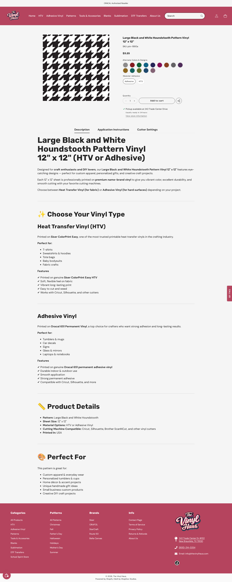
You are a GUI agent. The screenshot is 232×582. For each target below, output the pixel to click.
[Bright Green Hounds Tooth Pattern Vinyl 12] (139, 70)
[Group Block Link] (116, 538)
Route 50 (94, 533)
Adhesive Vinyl (18, 529)
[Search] (202, 16)
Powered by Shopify (104, 579)
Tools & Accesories (20, 538)
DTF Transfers (17, 552)
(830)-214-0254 (187, 547)
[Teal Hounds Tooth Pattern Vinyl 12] (132, 70)
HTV (141, 81)
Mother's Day (56, 547)
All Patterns (55, 520)
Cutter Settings (147, 129)
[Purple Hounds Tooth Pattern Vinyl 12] (180, 65)
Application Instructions (113, 129)
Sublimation (16, 547)
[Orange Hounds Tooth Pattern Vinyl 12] (166, 65)
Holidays (54, 543)
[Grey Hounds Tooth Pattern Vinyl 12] (173, 65)
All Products (17, 520)
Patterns (15, 533)
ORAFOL (93, 524)
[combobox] (185, 16)
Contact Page (135, 520)
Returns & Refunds (138, 533)
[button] (8, 3)
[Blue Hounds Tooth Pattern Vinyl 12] (146, 70)
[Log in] (216, 16)
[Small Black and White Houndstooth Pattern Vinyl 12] (125, 65)
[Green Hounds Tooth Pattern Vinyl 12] (139, 65)
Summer (54, 552)
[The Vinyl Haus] (13, 16)
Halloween (55, 538)
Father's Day (56, 533)
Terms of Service (137, 524)
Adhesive (129, 81)
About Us (133, 538)
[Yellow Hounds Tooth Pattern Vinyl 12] (125, 70)
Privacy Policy (135, 529)
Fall (51, 529)
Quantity (127, 95)
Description (82, 129)
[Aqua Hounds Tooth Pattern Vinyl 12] (146, 65)
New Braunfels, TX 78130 (191, 541)
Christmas (55, 524)
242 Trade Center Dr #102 (192, 538)
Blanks (14, 543)
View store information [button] (136, 116)
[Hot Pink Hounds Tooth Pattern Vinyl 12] (159, 65)
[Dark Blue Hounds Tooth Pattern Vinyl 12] (153, 65)
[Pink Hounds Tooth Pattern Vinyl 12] (153, 70)
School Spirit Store (20, 556)
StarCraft (93, 529)
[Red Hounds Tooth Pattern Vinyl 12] (132, 65)
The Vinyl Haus (119, 576)
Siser (91, 520)
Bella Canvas (95, 538)
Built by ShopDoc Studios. (125, 579)
